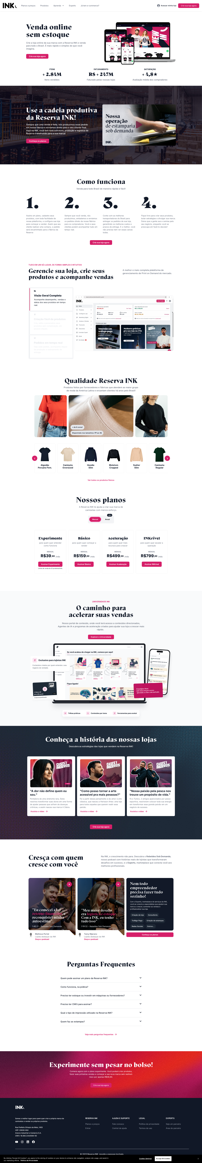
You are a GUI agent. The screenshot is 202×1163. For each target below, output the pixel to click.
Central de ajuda (119, 1128)
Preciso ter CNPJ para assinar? (76, 1004)
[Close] (198, 1158)
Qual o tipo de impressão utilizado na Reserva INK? (86, 1013)
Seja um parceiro (173, 1124)
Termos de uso (145, 1128)
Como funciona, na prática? (74, 987)
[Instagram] (22, 1141)
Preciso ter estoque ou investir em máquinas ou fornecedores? (93, 995)
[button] (139, 125)
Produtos (44, 5)
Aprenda (57, 5)
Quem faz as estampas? (73, 1021)
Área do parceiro (173, 1128)
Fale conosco (118, 1124)
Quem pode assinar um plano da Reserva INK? (84, 978)
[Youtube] (16, 1141)
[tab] (50, 299)
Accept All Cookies (163, 1158)
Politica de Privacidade (29, 1160)
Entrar (88, 1128)
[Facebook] (33, 1141)
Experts (72, 5)
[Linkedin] (27, 1141)
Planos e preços (28, 5)
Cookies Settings (145, 1158)
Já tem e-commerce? (90, 5)
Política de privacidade (149, 1124)
